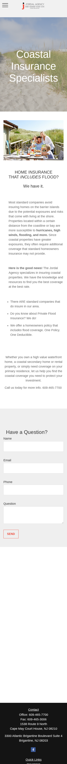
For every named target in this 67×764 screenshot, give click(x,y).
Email (7, 460)
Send (11, 533)
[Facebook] (33, 749)
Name (7, 438)
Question (9, 503)
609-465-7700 (38, 714)
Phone (7, 482)
